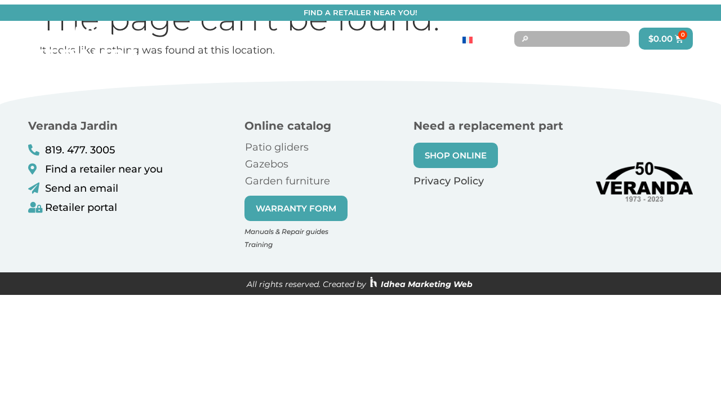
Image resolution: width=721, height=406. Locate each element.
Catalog (352, 62)
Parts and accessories (454, 62)
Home (298, 62)
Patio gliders (277, 147)
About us (558, 62)
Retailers (633, 62)
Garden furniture (287, 181)
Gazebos (266, 164)
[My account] (684, 62)
